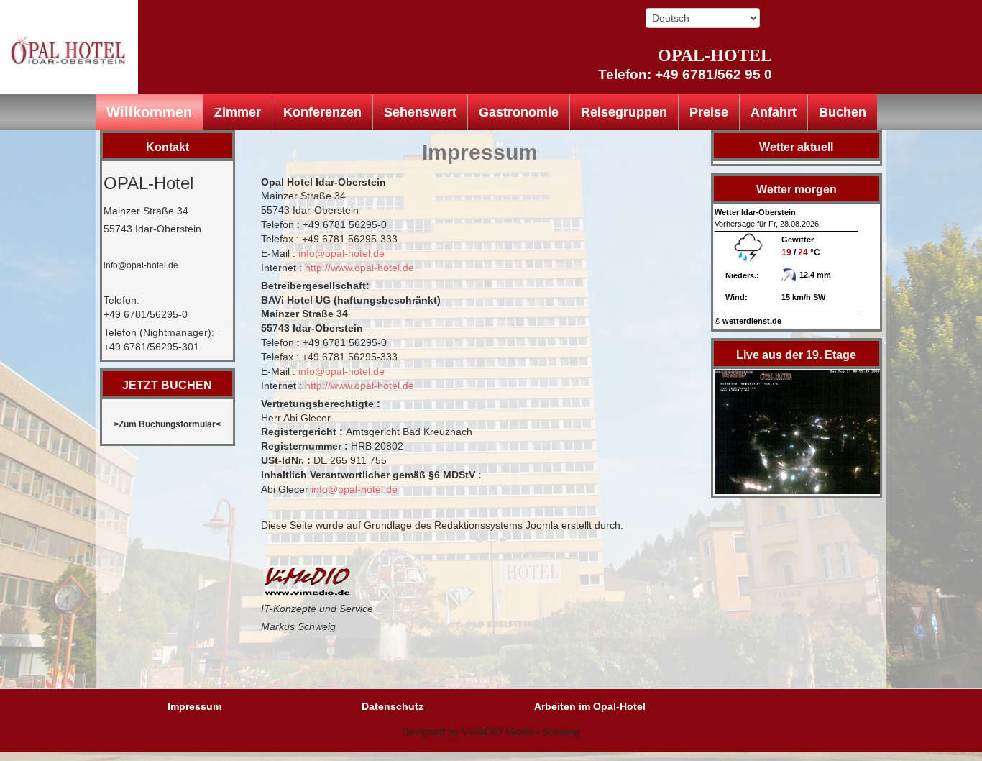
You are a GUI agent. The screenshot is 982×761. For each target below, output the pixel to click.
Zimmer (237, 112)
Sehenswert (420, 112)
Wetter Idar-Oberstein (755, 212)
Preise (708, 112)
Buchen (842, 112)
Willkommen (149, 112)
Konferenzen (322, 112)
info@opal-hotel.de (141, 265)
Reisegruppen (624, 112)
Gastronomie (519, 112)
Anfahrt (774, 112)
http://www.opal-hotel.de (359, 267)
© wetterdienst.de (748, 320)
